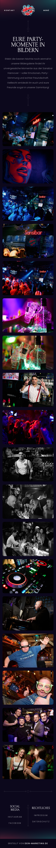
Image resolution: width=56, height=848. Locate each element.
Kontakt (9, 10)
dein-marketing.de (36, 843)
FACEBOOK (15, 823)
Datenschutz (41, 821)
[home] (28, 10)
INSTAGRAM (15, 817)
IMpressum (41, 815)
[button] (46, 10)
